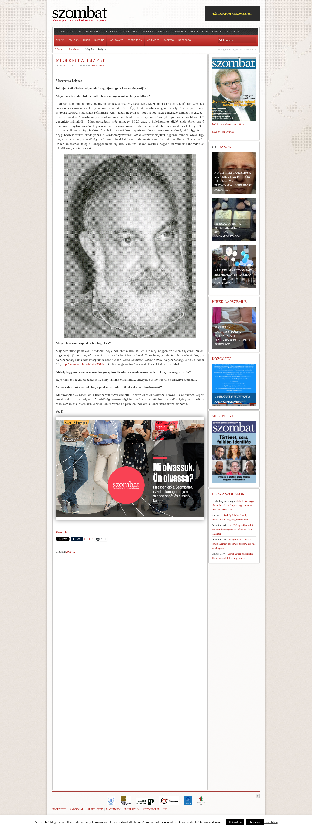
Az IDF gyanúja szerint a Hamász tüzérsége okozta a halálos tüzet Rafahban (233, 529)
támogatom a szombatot (232, 13)
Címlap (59, 49)
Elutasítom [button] (255, 822)
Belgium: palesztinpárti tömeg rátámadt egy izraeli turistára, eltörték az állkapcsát (233, 544)
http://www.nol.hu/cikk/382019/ (83, 364)
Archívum (74, 49)
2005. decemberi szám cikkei (228, 124)
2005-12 (71, 552)
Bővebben (271, 822)
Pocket (88, 539)
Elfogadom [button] (235, 822)
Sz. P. (65, 65)
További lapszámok (223, 132)
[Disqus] (130, 614)
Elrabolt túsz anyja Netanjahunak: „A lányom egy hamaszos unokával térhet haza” (233, 505)
